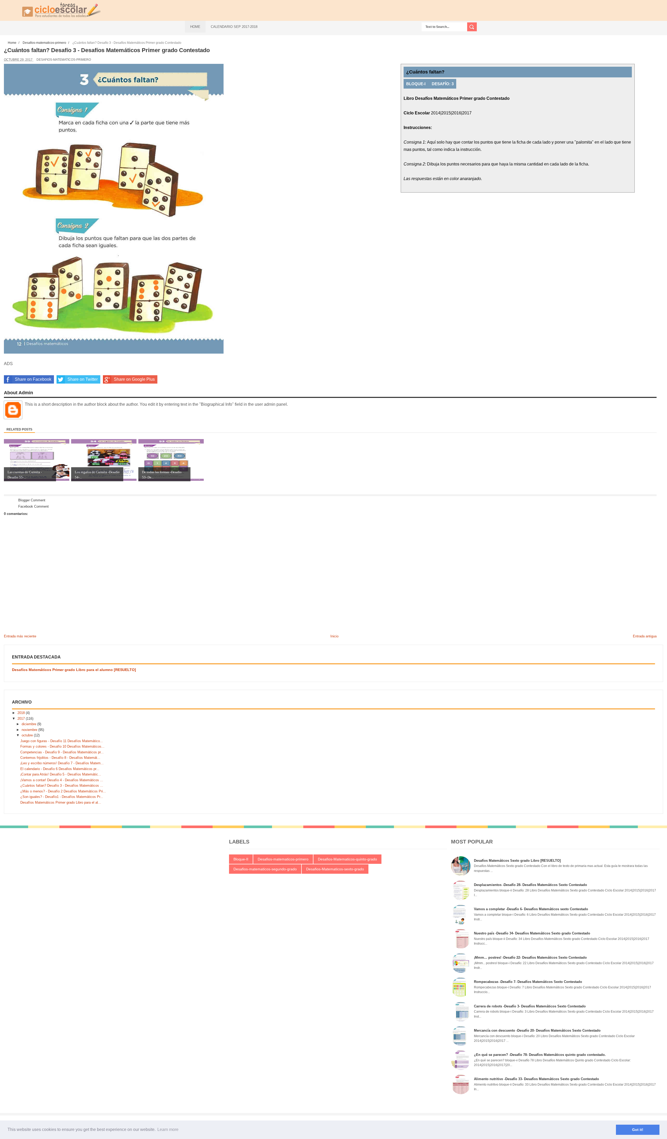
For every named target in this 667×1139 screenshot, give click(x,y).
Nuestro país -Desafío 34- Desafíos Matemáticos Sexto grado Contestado (532, 933)
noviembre (30, 730)
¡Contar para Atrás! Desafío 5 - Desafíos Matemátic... (60, 774)
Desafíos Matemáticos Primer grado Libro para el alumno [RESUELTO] (74, 670)
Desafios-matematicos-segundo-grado (265, 869)
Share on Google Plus (134, 379)
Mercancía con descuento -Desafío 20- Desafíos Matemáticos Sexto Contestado (537, 1030)
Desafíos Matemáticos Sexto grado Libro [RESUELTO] (517, 861)
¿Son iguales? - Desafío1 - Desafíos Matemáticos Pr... (61, 797)
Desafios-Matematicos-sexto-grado (335, 869)
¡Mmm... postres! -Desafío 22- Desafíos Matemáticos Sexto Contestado (530, 957)
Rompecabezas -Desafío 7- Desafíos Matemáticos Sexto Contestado (528, 982)
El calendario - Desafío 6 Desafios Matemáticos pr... (59, 769)
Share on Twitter (82, 379)
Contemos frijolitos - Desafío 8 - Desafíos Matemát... (60, 758)
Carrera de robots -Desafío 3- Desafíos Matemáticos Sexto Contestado (530, 1006)
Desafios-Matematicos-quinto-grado (347, 859)
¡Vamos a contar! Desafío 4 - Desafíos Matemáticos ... (61, 780)
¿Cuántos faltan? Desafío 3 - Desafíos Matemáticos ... (61, 785)
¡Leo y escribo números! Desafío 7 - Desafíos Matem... (62, 763)
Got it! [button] (637, 1130)
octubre (28, 735)
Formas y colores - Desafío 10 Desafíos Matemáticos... (62, 746)
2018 (21, 713)
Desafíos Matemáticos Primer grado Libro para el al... (60, 802)
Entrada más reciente (20, 636)
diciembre (29, 724)
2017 (21, 719)
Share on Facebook (33, 379)
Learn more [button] (167, 1129)
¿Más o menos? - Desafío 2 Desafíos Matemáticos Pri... (63, 791)
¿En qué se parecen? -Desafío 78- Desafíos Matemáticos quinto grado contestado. (540, 1055)
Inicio (334, 636)
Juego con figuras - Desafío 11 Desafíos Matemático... (61, 741)
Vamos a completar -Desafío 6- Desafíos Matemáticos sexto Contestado (531, 909)
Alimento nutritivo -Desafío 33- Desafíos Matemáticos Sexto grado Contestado (536, 1079)
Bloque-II (240, 859)
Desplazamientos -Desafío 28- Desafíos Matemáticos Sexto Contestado (530, 885)
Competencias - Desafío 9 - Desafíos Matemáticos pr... (62, 752)
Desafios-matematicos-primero (63, 59)
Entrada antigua (645, 636)
